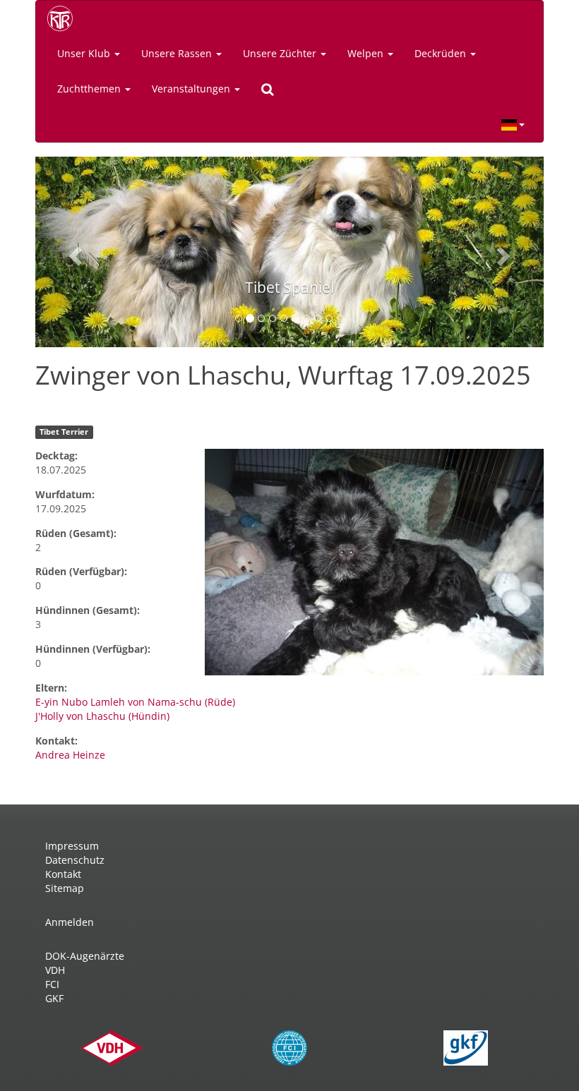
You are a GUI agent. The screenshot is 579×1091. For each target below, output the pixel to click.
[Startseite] (65, 18)
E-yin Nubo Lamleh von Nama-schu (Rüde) (135, 702)
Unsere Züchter (281, 53)
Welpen (366, 53)
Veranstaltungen (192, 88)
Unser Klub (85, 53)
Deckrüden (441, 53)
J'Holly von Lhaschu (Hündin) (102, 716)
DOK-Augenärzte (84, 956)
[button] (73, 252)
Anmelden (69, 922)
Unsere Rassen (178, 53)
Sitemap (64, 888)
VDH (55, 970)
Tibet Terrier (64, 432)
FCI (52, 984)
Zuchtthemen (90, 88)
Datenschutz (75, 860)
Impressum (72, 845)
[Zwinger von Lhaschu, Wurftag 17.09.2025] (374, 562)
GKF (54, 998)
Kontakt (63, 874)
